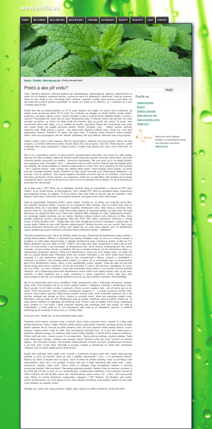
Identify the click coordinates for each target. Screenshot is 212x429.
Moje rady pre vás (51, 80)
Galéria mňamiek (146, 111)
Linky (150, 19)
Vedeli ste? (143, 123)
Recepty (123, 19)
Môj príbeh (39, 19)
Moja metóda (57, 19)
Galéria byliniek (145, 102)
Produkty (137, 19)
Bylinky (141, 106)
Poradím (92, 19)
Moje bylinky (76, 19)
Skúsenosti (107, 19)
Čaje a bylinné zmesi (148, 119)
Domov (25, 19)
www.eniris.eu (40, 7)
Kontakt (162, 19)
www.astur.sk (161, 146)
